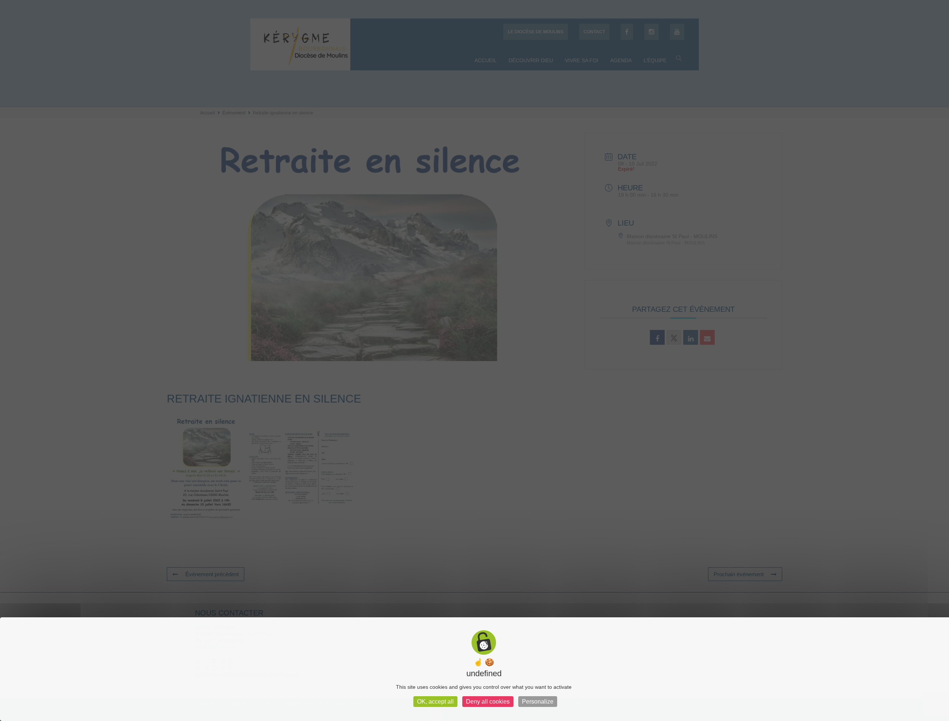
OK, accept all (435, 701)
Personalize (537, 701)
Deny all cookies (488, 701)
